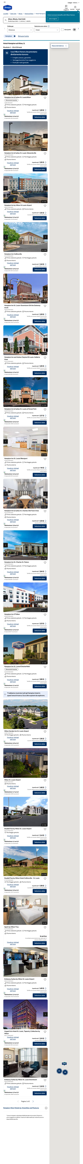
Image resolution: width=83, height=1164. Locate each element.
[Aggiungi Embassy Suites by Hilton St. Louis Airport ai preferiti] (45, 979)
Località (5, 14)
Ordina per (10, 26)
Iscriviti (72, 9)
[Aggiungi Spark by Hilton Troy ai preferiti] (45, 927)
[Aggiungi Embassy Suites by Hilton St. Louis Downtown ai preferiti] (45, 1080)
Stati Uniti (13, 14)
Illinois (20, 14)
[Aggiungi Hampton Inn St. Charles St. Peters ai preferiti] (45, 562)
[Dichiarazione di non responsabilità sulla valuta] (48, 26)
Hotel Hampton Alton (42, 14)
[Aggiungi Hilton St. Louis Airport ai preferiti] (45, 780)
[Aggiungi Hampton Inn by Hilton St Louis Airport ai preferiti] (45, 205)
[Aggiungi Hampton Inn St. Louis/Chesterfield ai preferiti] (45, 667)
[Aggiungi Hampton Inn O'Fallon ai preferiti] (45, 614)
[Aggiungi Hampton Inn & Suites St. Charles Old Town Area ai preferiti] (45, 511)
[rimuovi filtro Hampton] (15, 36)
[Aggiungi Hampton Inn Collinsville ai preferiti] (45, 254)
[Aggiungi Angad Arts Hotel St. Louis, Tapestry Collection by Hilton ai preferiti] (45, 1031)
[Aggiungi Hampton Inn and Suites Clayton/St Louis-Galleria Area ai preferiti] (45, 357)
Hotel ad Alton (29, 14)
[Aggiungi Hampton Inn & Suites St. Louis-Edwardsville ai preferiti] (45, 153)
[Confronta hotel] (75, 29)
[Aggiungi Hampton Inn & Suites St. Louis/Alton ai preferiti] (45, 97)
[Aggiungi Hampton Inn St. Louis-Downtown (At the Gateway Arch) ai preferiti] (45, 306)
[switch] (75, 29)
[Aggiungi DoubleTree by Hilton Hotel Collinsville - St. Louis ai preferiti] (45, 878)
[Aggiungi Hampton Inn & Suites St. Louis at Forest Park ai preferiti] (45, 409)
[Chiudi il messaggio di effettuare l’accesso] (78, 12)
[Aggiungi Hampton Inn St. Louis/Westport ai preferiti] (45, 459)
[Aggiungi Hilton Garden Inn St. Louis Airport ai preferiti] (45, 731)
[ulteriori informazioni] (45, 110)
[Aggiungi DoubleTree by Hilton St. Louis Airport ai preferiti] (45, 829)
